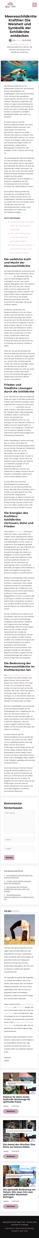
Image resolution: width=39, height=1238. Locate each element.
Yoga (22, 1004)
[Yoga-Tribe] (10, 5)
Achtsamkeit (8, 1007)
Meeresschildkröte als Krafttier (19, 675)
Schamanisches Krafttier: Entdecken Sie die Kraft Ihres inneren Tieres (21, 249)
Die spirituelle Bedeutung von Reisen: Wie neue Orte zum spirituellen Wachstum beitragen (19, 1193)
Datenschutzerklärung (24, 1228)
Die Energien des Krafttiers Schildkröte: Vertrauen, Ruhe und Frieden (16, 889)
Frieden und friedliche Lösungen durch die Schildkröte (17, 882)
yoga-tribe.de (8, 1013)
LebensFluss (8, 276)
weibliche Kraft (10, 407)
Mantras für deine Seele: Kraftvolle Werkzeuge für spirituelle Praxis (16, 1099)
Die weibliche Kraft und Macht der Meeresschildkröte (18, 876)
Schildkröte (19, 531)
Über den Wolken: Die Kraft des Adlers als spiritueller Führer (20, 237)
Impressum (9, 1228)
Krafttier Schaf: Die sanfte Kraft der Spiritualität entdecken (22, 226)
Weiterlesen (11, 1111)
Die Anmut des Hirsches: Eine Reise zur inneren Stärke (19, 1145)
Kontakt (14, 1231)
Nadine (16, 911)
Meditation (20, 1007)
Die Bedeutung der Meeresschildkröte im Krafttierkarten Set (19, 897)
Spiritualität (29, 1004)
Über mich (24, 1231)
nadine (5, 1106)
